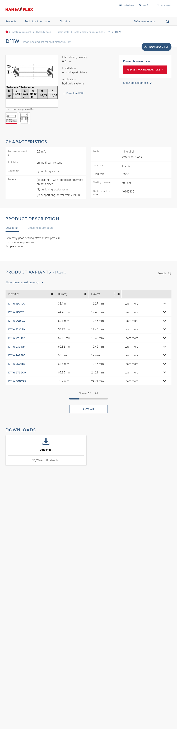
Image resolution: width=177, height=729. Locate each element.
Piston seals (63, 31)
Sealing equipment (21, 31)
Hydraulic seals (43, 31)
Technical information (38, 21)
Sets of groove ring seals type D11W (92, 31)
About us (65, 21)
